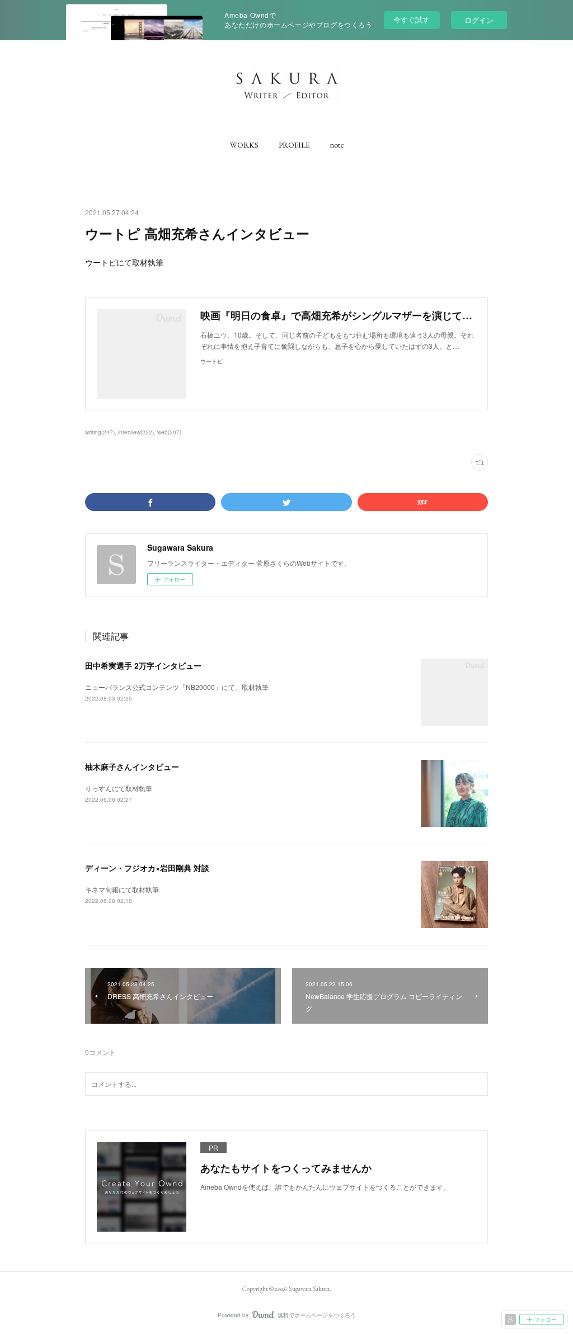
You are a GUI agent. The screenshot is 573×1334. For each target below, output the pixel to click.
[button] (244, 145)
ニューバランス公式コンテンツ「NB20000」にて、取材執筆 (177, 687)
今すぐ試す (411, 19)
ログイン (479, 20)
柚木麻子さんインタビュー (132, 766)
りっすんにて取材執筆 (118, 788)
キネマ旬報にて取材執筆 (122, 889)
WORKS (244, 145)
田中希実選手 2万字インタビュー (143, 665)
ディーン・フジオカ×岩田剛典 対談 (147, 867)
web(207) (169, 432)
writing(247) (100, 432)
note (337, 145)
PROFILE (294, 145)
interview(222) (136, 432)
